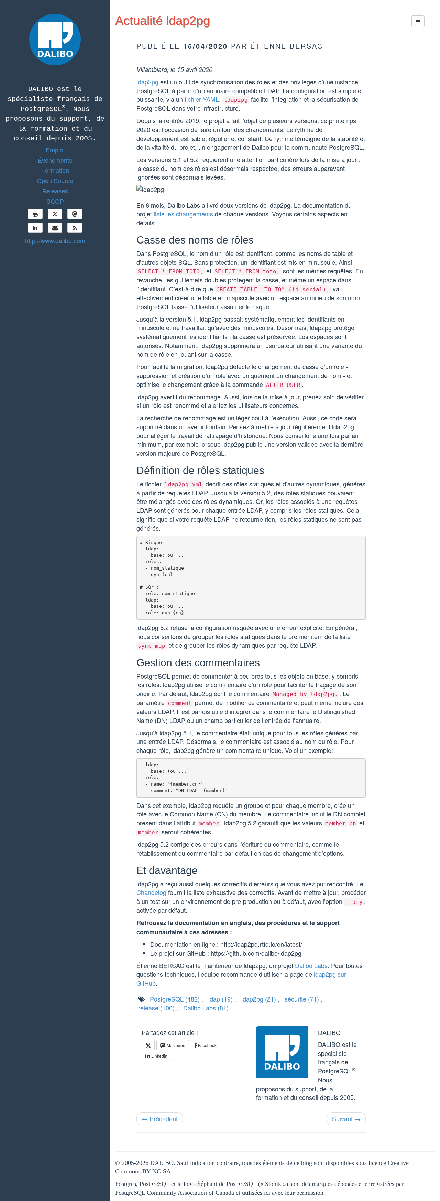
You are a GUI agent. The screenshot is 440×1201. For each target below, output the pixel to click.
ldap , (222, 998)
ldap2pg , (260, 998)
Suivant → (346, 1118)
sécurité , (303, 998)
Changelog (151, 892)
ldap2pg (147, 81)
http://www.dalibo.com (55, 240)
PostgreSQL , (176, 998)
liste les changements (183, 213)
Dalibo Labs (311, 965)
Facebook (207, 1045)
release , (158, 1007)
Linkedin (158, 1056)
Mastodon (175, 1045)
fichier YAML (202, 99)
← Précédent (160, 1118)
